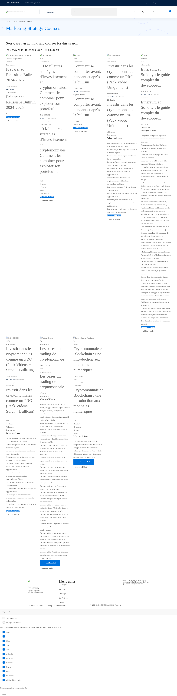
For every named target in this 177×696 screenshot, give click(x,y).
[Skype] (31, 594)
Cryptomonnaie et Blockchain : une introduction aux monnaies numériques (88, 359)
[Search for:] (94, 12)
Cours (15, 21)
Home (8, 21)
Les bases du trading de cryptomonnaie (52, 353)
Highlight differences (13, 623)
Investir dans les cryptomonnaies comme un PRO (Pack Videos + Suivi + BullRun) (20, 359)
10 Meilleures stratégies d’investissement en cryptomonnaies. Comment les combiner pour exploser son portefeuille (53, 87)
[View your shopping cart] (169, 12)
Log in (147, 3)
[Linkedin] (38, 594)
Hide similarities (11, 618)
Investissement (11, 92)
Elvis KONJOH (11, 86)
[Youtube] (35, 594)
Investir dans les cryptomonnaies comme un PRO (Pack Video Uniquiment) (120, 77)
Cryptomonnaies (45, 124)
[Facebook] (27, 594)
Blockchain (111, 100)
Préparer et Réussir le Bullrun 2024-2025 (21, 74)
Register (155, 3)
